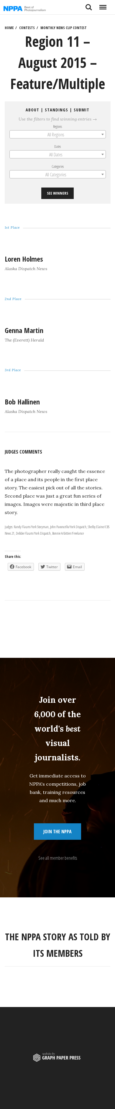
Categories (58, 166)
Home (9, 27)
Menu (102, 5)
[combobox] (57, 134)
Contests (27, 27)
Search (88, 5)
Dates (57, 146)
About (32, 110)
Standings (56, 110)
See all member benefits (57, 858)
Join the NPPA (57, 831)
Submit (81, 110)
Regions (57, 126)
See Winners (57, 193)
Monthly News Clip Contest (63, 27)
